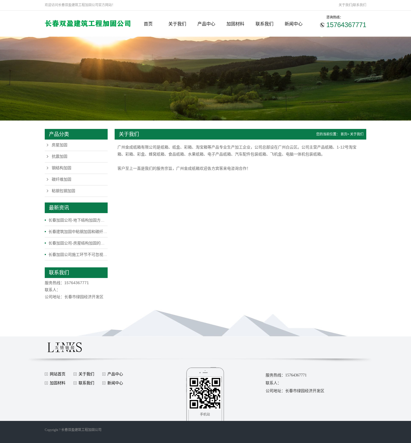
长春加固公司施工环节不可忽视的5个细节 (78, 254)
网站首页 (57, 374)
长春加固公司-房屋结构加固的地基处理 (78, 243)
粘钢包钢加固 (63, 191)
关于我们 (345, 5)
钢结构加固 (61, 168)
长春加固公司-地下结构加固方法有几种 (78, 220)
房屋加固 (59, 145)
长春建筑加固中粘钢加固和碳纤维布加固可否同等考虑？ (78, 231)
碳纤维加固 (61, 179)
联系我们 (359, 5)
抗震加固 (59, 156)
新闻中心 (294, 24)
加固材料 (235, 24)
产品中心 (206, 24)
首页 (148, 24)
